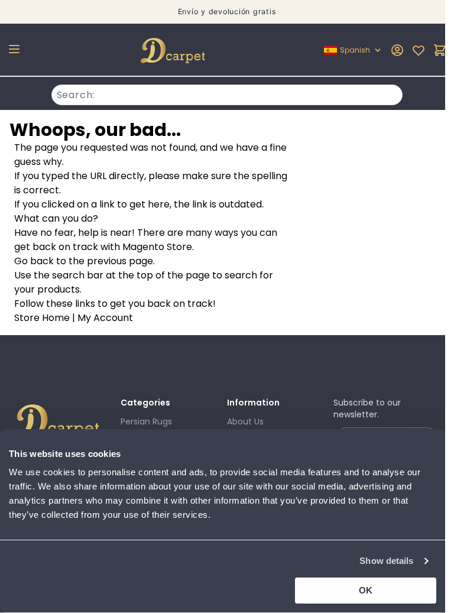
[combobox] (227, 93)
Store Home (42, 318)
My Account (105, 318)
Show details (386, 561)
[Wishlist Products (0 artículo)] (418, 50)
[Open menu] (14, 49)
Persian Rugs (146, 421)
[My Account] (397, 50)
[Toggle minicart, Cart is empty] (439, 50)
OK (365, 590)
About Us (245, 421)
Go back (34, 261)
